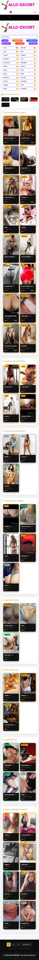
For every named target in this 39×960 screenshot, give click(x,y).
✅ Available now (17, 40)
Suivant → (27, 944)
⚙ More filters (33, 43)
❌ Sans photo (19, 43)
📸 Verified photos (32, 40)
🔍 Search (4, 40)
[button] (9, 17)
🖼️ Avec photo (6, 43)
